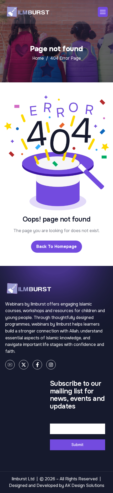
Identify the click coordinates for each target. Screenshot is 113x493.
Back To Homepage (56, 246)
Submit (77, 444)
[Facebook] (37, 364)
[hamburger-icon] (103, 12)
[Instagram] (51, 364)
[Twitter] (23, 364)
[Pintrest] (10, 364)
